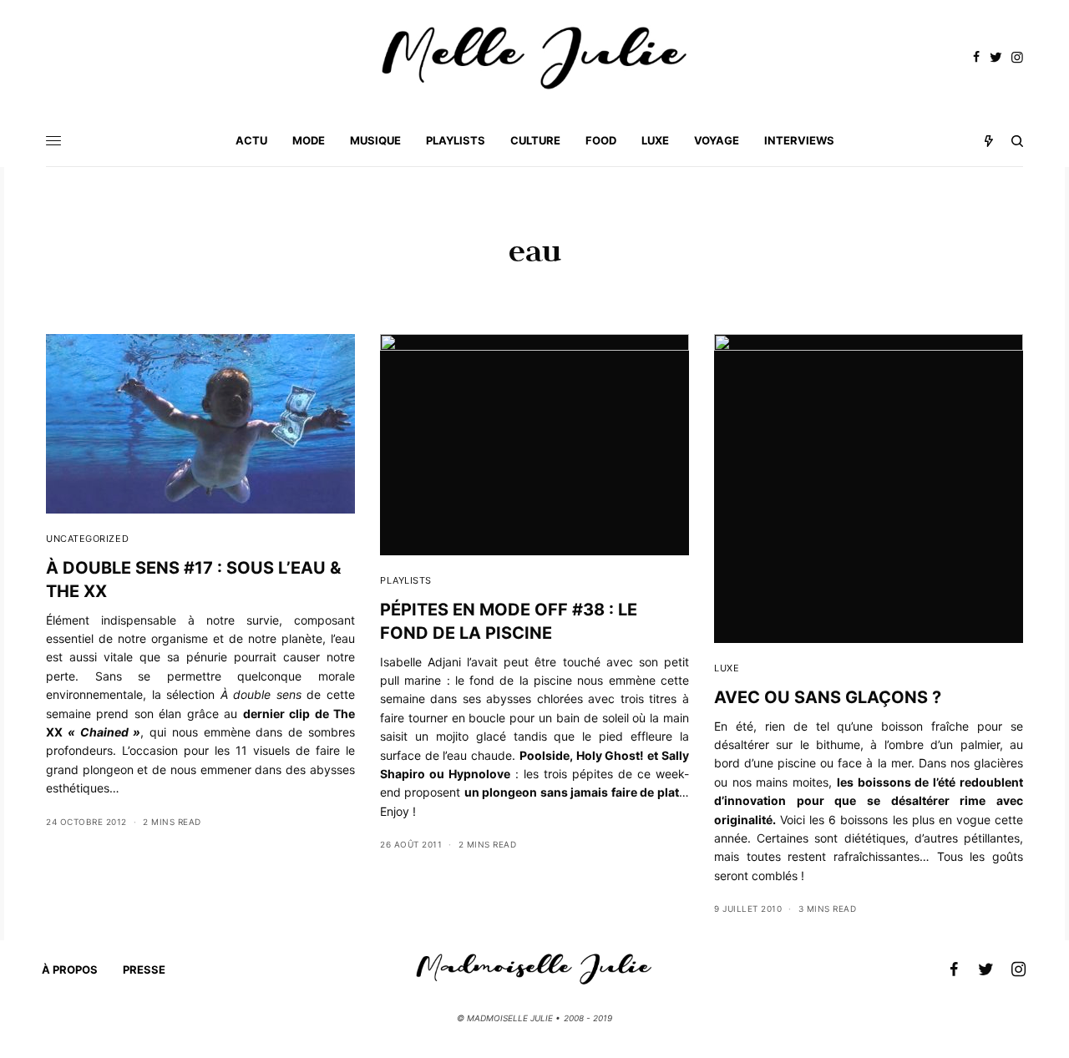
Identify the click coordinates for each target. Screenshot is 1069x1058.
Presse (144, 969)
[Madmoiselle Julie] (534, 58)
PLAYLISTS (406, 580)
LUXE (726, 668)
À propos (70, 969)
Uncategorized (87, 538)
